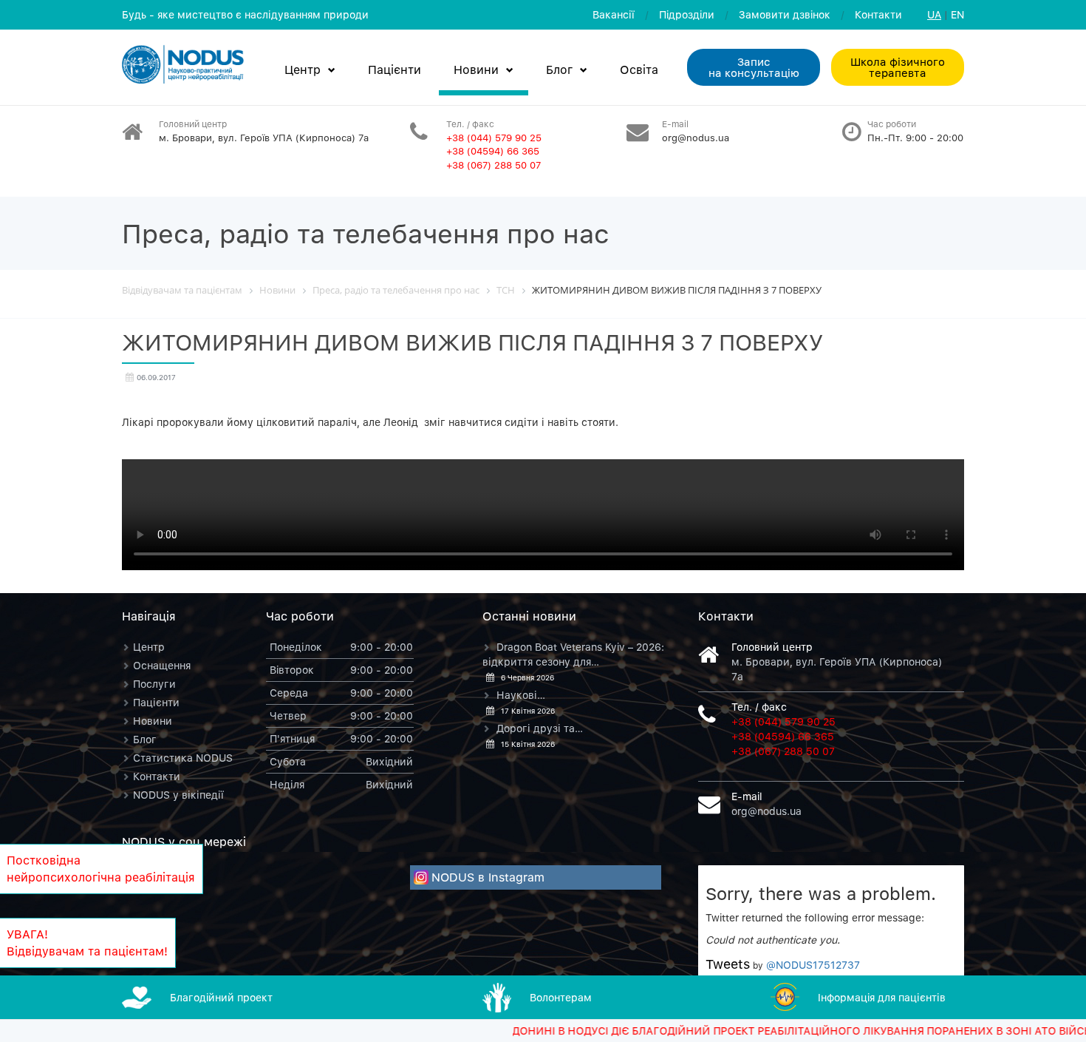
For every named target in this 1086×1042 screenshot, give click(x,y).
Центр (302, 69)
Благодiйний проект (221, 997)
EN (957, 14)
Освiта (639, 69)
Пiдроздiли (686, 14)
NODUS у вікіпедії (178, 794)
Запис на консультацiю (753, 67)
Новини (476, 69)
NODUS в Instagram (487, 877)
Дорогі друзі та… (539, 728)
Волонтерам (561, 997)
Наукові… (520, 695)
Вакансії (613, 14)
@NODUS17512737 (813, 964)
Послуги (154, 683)
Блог (559, 69)
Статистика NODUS (183, 757)
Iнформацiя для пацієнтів (882, 997)
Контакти (878, 14)
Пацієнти (394, 69)
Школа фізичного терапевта (897, 67)
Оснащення (162, 665)
